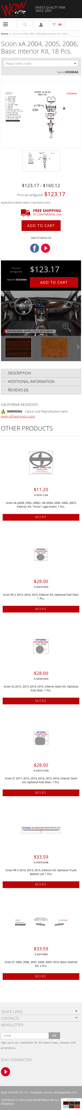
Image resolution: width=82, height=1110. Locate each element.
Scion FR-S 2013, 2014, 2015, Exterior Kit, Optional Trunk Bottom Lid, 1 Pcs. (41, 872)
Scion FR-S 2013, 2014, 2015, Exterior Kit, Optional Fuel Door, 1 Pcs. (41, 596)
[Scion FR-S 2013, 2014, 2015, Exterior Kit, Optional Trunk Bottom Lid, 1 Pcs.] (41, 830)
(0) (60, 24)
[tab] (41, 373)
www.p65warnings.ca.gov (18, 416)
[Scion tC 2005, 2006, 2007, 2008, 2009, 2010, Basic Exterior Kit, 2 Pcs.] (41, 922)
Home (4, 33)
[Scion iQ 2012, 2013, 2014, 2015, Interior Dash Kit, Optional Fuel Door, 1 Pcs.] (41, 646)
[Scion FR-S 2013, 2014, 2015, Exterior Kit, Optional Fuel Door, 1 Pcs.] (41, 554)
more (41, 517)
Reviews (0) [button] (18, 389)
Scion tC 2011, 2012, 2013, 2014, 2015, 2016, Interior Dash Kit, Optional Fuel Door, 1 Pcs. (41, 780)
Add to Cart (41, 225)
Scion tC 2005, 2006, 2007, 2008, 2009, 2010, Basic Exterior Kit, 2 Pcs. (41, 964)
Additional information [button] (31, 381)
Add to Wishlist (41, 238)
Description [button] (19, 373)
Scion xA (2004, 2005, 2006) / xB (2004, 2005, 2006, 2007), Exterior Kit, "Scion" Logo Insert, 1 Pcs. (41, 504)
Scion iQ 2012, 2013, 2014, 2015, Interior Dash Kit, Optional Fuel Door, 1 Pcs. (41, 688)
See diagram (46, 331)
